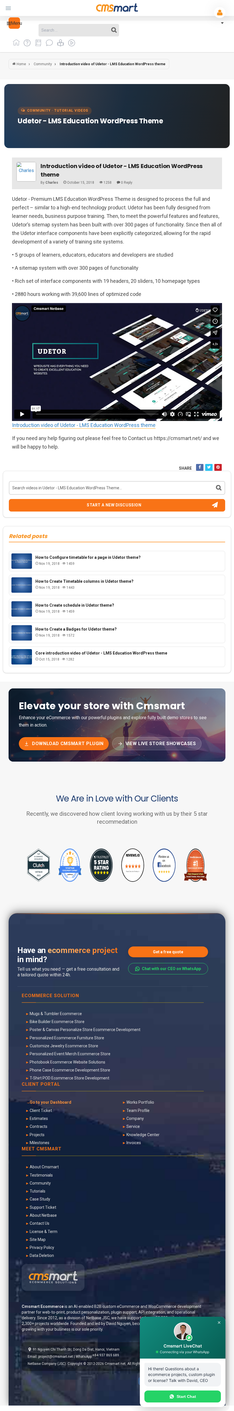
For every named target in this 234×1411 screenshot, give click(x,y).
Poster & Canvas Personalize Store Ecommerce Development (85, 1029)
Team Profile (138, 1110)
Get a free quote (168, 952)
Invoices (133, 1142)
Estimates (39, 1118)
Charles (51, 183)
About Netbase (43, 1215)
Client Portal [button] (41, 1084)
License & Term (43, 1231)
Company (135, 1118)
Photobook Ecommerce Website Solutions (67, 1062)
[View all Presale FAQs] (26, 45)
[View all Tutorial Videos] (70, 45)
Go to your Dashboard (50, 1102)
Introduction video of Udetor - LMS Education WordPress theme (84, 425)
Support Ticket (43, 1207)
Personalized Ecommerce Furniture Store (67, 1038)
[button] (14, 23)
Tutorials (37, 1191)
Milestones (39, 1142)
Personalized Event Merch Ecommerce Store (70, 1054)
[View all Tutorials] (59, 45)
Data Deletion (42, 1255)
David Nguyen (118, 1323)
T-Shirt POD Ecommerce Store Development (69, 1078)
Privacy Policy (42, 1247)
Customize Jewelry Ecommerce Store (64, 1046)
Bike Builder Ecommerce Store (57, 1021)
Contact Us (39, 1223)
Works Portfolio (140, 1102)
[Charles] (26, 172)
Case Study (40, 1199)
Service (133, 1126)
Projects (37, 1134)
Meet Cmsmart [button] (42, 1149)
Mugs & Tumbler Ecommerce (56, 1013)
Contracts (38, 1126)
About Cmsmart (44, 1167)
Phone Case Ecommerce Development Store (70, 1070)
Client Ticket (41, 1110)
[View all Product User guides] (37, 45)
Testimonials (41, 1175)
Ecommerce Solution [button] (50, 995)
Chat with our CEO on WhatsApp (171, 968)
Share (185, 468)
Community (40, 1183)
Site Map (38, 1239)
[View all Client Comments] (48, 45)
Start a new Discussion (114, 505)
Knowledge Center (143, 1134)
